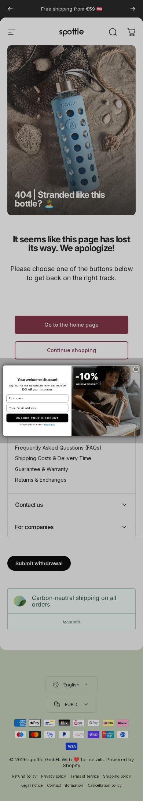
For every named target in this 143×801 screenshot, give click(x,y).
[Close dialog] (136, 369)
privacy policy (49, 424)
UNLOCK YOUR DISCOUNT (37, 417)
